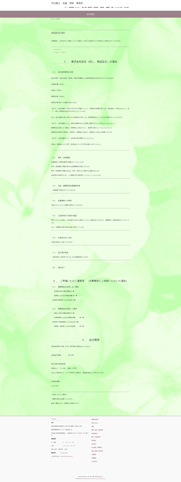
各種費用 (94, 458)
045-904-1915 (63, 452)
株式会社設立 (57, 49)
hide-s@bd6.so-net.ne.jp (66, 456)
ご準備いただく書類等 (59, 52)
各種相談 (94, 454)
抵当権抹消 (94, 433)
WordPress (83, 478)
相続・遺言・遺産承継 (97, 430)
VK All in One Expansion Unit (99, 478)
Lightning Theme (90, 478)
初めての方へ (95, 423)
